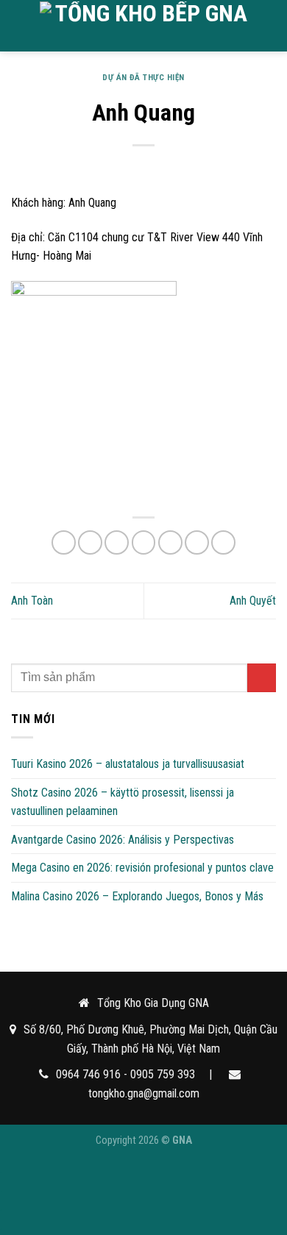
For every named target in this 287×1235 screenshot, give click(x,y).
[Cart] (268, 26)
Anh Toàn (32, 601)
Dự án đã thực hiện (143, 77)
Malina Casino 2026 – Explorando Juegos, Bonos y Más (137, 896)
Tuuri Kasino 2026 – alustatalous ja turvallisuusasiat (127, 764)
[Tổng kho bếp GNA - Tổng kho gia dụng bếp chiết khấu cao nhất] (145, 25)
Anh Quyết (253, 601)
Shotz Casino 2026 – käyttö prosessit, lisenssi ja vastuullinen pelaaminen (122, 802)
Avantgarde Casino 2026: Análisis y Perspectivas (122, 840)
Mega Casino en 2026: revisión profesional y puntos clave (142, 868)
